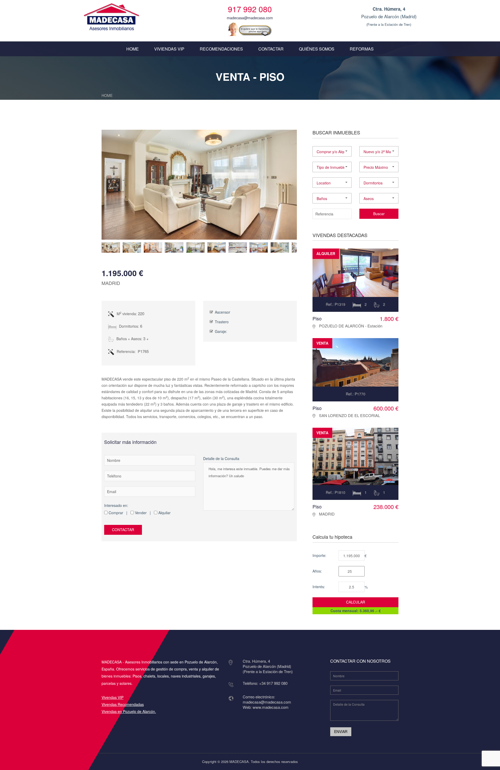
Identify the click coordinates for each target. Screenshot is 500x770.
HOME (132, 49)
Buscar (379, 213)
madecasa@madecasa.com (250, 17)
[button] (332, 151)
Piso (317, 318)
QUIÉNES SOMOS (316, 49)
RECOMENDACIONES (221, 49)
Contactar (123, 529)
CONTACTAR (271, 49)
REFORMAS (362, 49)
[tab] (111, 247)
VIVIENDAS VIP (169, 49)
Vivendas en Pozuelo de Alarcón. (129, 711)
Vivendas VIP (112, 697)
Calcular (355, 602)
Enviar (340, 731)
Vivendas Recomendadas (123, 704)
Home (107, 95)
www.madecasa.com (271, 707)
